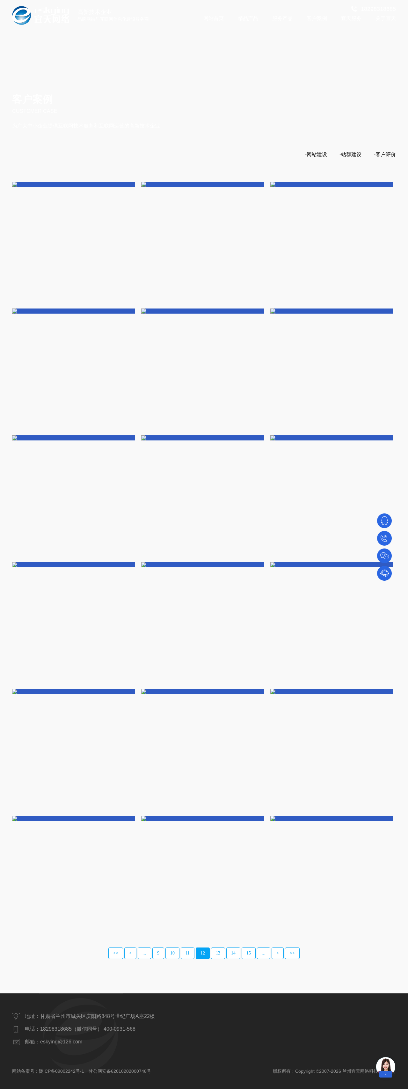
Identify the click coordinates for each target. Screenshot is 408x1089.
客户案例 (317, 18)
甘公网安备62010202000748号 (120, 1071)
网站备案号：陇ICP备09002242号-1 (48, 1071)
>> (292, 953)
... (144, 953)
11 (188, 953)
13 (218, 953)
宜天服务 (351, 18)
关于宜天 (385, 18)
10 (172, 953)
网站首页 (213, 18)
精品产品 (248, 18)
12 (202, 953)
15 (248, 953)
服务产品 (282, 18)
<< (115, 953)
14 (233, 953)
